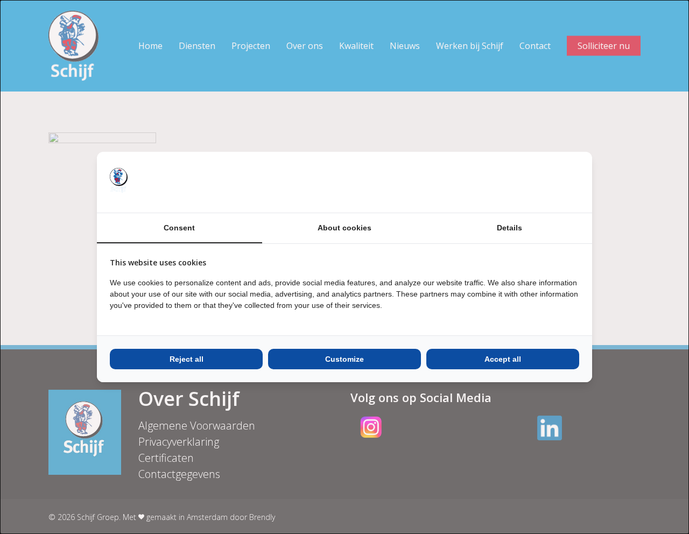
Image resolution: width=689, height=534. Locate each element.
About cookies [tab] (344, 227)
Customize (344, 359)
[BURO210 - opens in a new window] (538, 182)
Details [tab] (509, 227)
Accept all (502, 359)
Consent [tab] (179, 227)
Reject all (186, 359)
